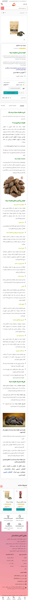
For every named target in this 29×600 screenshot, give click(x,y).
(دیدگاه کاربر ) (16, 48)
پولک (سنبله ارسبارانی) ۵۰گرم (8, 503)
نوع (23, 88)
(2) (4, 504)
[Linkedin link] (5, 98)
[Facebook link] (10, 98)
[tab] (22, 105)
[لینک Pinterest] (7, 98)
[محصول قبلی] (5, 13)
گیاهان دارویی (22, 13)
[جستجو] (2, 8)
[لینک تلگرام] (3, 98)
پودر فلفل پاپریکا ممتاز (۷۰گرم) (21, 503)
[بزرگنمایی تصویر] (24, 39)
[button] (20, 509)
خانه (26, 13)
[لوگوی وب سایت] (14, 4)
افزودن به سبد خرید (10, 93)
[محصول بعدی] (2, 13)
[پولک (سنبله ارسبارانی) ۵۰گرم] (7, 495)
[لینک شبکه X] (8, 98)
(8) (17, 504)
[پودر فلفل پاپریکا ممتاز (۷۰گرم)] (20, 495)
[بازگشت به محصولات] (3, 13)
